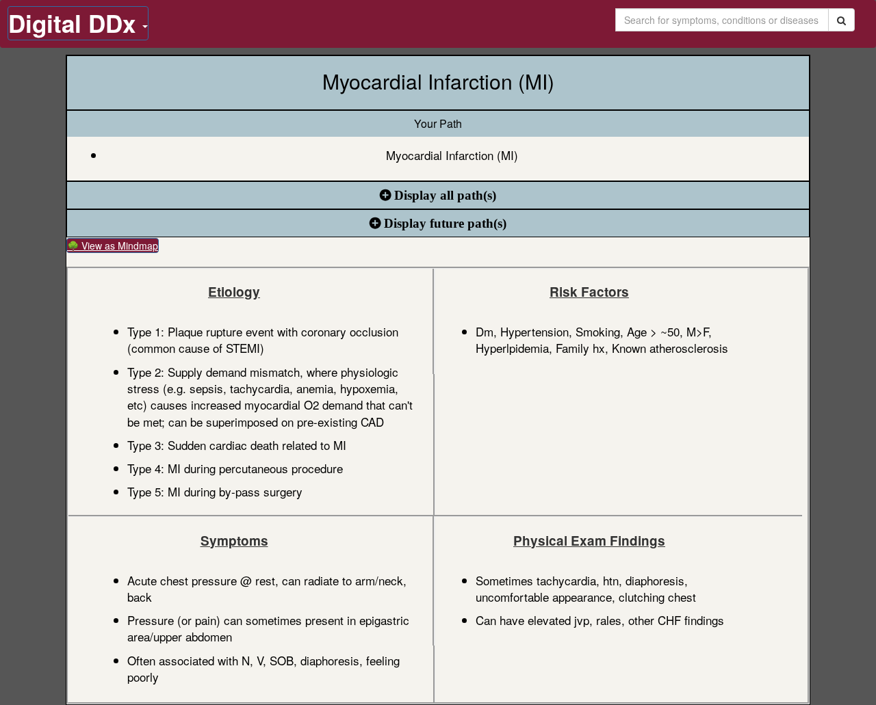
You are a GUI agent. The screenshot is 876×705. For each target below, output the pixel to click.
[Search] (841, 19)
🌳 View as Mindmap (112, 245)
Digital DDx (75, 23)
